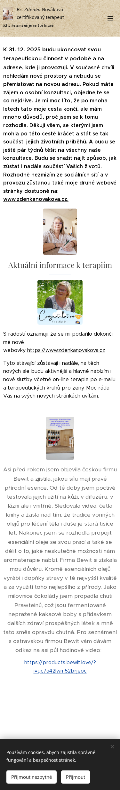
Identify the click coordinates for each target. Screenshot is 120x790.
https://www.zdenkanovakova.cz (66, 350)
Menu (110, 18)
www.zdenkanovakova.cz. (35, 199)
